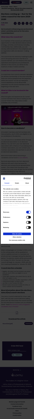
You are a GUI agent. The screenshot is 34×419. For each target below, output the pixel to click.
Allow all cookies (17, 234)
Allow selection (17, 237)
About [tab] (27, 183)
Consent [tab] (6, 183)
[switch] (28, 217)
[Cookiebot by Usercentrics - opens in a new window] (24, 178)
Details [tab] (17, 183)
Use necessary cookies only (17, 240)
